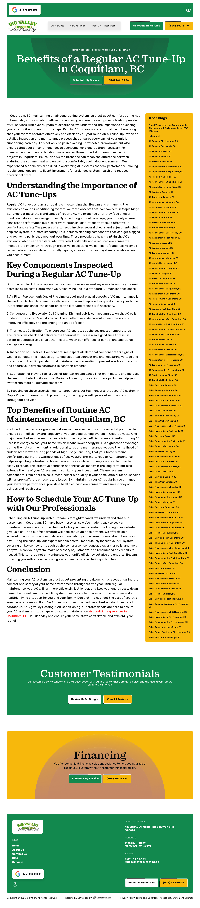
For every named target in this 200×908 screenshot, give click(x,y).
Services (17, 862)
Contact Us (19, 853)
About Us (18, 849)
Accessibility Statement (172, 897)
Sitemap (189, 897)
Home (75, 50)
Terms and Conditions (147, 897)
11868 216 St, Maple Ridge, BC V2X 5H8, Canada (150, 828)
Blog (15, 858)
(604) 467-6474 (135, 858)
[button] (58, 26)
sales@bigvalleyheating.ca (142, 861)
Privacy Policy (127, 897)
